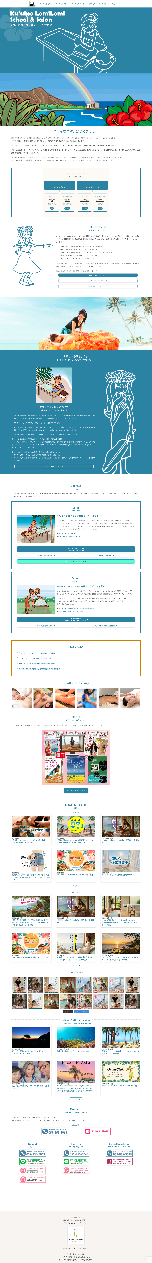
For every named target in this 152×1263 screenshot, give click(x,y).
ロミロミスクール (78, 4)
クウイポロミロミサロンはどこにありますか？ (35, 658)
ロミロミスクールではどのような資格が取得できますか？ (39, 669)
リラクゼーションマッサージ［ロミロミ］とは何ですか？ (39, 653)
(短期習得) (71, 611)
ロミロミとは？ (45, 4)
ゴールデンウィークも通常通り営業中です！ (118, 875)
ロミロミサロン (61, 4)
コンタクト (103, 4)
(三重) (67, 533)
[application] (51, 3)
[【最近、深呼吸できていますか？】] (84, 985)
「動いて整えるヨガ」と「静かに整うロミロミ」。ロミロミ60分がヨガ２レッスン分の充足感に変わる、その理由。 (120, 922)
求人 (113, 4)
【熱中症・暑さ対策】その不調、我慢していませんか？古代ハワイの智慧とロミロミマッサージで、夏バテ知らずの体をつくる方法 (30, 922)
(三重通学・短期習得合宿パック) (76, 608)
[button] (76, 653)
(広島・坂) (69, 536)
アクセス (92, 4)
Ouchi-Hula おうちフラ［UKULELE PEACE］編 (119, 1086)
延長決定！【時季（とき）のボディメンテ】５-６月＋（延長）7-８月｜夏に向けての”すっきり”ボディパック (31, 877)
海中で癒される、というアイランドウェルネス (73, 1051)
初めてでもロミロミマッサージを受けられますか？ (37, 663)
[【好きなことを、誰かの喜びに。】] (68, 985)
